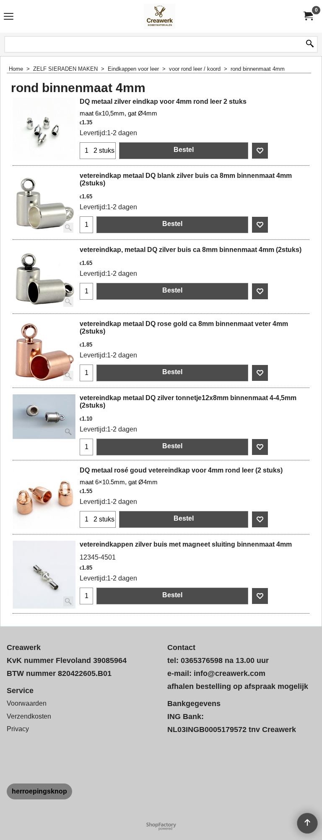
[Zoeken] (310, 44)
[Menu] (8, 17)
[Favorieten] (260, 151)
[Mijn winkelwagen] (307, 16)
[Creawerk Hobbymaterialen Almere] (159, 16)
